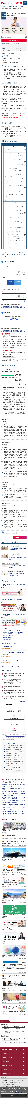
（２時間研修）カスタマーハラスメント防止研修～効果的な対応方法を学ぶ (14, 798)
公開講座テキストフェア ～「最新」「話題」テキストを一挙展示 (13, 615)
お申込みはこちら (15, 40)
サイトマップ (5, 1086)
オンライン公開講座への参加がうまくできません (14, 768)
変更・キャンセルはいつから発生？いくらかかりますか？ (14, 752)
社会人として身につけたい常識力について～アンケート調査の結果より (14, 1039)
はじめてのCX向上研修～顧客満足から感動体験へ (13, 116)
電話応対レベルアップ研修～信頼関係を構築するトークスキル (14, 785)
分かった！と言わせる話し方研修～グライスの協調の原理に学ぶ (14, 794)
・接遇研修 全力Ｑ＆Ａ (7, 637)
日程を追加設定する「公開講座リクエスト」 (13, 306)
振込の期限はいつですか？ (12, 756)
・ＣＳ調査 (4, 628)
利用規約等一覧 (6, 1084)
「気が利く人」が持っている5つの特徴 (11, 660)
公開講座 (10, 6)
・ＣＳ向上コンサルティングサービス (10, 630)
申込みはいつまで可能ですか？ (13, 750)
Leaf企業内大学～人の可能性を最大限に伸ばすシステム (14, 600)
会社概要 (4, 1080)
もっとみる (24, 701)
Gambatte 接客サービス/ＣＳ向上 (10, 666)
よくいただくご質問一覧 (16, 771)
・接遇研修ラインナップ (7, 639)
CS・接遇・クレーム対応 (18, 6)
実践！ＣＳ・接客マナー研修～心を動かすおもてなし (14, 789)
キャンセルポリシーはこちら (10, 355)
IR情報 (12, 1080)
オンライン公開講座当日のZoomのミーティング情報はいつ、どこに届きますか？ (14, 763)
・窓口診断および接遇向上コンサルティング (12, 632)
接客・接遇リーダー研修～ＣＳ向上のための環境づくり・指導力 (14, 808)
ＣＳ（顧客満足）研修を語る (8, 646)
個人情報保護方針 (15, 1082)
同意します (14, 1095)
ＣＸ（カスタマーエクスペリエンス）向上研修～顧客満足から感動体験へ (14, 801)
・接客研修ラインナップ (7, 635)
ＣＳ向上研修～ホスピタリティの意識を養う (14, 792)
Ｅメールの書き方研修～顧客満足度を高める (14, 811)
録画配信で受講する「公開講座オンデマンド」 (13, 308)
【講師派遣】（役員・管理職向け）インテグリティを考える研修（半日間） (13, 1027)
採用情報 (20, 1080)
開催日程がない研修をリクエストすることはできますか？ (14, 758)
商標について (16, 1084)
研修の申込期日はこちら (9, 357)
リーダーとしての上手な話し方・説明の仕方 (14, 1043)
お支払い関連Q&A (16, 1086)
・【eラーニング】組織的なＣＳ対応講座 (11, 634)
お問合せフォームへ (19, 537)
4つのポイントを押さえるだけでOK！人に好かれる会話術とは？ (14, 653)
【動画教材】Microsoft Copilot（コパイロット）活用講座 (14, 1032)
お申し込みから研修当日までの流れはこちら (14, 353)
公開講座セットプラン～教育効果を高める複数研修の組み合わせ (14, 584)
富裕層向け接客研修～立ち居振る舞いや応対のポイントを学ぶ (14, 805)
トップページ (3, 6)
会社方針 (4, 1082)
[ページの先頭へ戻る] (23, 1017)
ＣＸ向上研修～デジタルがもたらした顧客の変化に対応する (14, 814)
